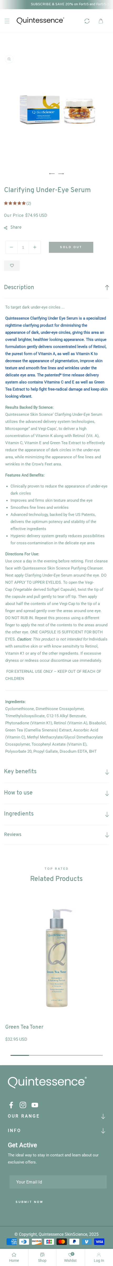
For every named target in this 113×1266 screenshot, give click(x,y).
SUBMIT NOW (29, 1202)
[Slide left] (52, 173)
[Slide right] (60, 173)
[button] (7, 21)
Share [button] (16, 227)
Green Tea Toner (24, 1027)
